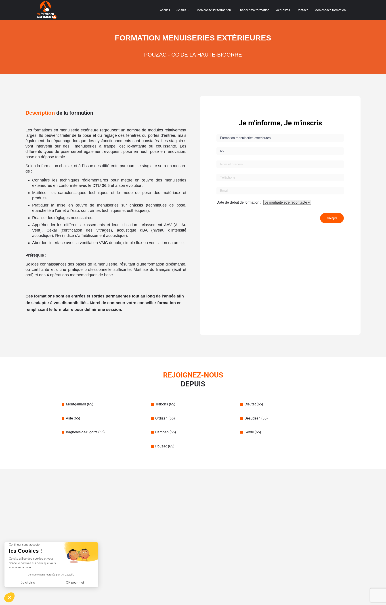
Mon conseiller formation (214, 10)
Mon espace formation (330, 10)
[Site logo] (47, 10)
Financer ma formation (253, 10)
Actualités (283, 10)
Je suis (181, 10)
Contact (302, 10)
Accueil (165, 10)
